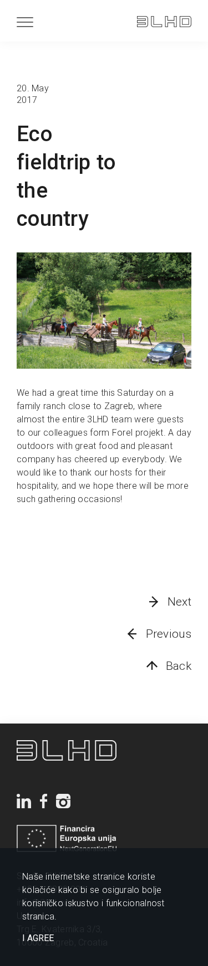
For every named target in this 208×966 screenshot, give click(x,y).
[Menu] (25, 22)
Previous (168, 633)
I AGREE (38, 938)
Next (179, 601)
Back (178, 666)
